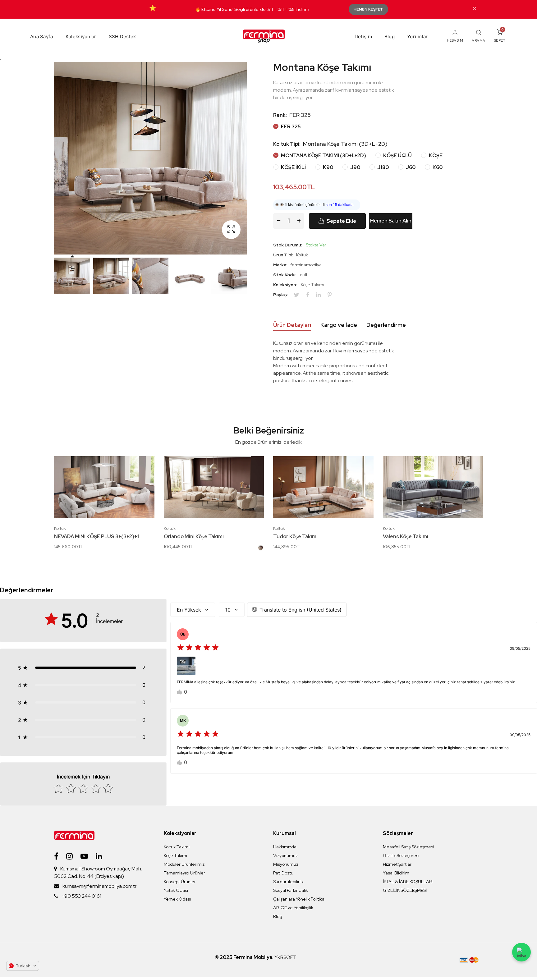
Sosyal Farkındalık (290, 890)
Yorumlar (417, 36)
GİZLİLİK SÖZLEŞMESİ (405, 890)
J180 (382, 167)
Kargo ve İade (338, 324)
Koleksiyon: (285, 284)
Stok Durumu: (287, 245)
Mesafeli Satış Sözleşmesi (408, 847)
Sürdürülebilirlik (288, 881)
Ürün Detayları (292, 324)
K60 (437, 167)
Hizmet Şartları (397, 864)
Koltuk (60, 528)
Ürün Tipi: (283, 255)
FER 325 (290, 126)
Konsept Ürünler (180, 881)
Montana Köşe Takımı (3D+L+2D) (323, 155)
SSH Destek (122, 36)
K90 (327, 167)
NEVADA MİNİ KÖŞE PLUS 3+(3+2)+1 (96, 537)
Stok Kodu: (284, 275)
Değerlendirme (386, 324)
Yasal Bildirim (396, 873)
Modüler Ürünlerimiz (184, 864)
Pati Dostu (283, 873)
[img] (198, 648)
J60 (410, 167)
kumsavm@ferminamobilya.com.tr (99, 886)
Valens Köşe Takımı (405, 537)
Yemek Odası (177, 899)
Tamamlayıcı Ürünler (184, 873)
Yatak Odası (176, 890)
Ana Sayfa (41, 36)
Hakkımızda (284, 847)
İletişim (363, 36)
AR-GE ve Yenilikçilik (293, 907)
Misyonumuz (285, 864)
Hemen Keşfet (368, 9)
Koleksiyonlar (81, 36)
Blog (389, 36)
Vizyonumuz (285, 855)
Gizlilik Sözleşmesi (401, 855)
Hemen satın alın (390, 221)
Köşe (435, 155)
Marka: (280, 265)
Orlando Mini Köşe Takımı (194, 537)
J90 (354, 167)
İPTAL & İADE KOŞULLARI (408, 881)
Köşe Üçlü (397, 155)
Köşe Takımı (312, 284)
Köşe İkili (293, 167)
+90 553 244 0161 (81, 896)
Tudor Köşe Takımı (295, 537)
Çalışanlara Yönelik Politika (298, 899)
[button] (83, 667)
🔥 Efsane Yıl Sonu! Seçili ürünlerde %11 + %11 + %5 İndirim (252, 9)
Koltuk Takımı (177, 847)
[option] (72, 276)
